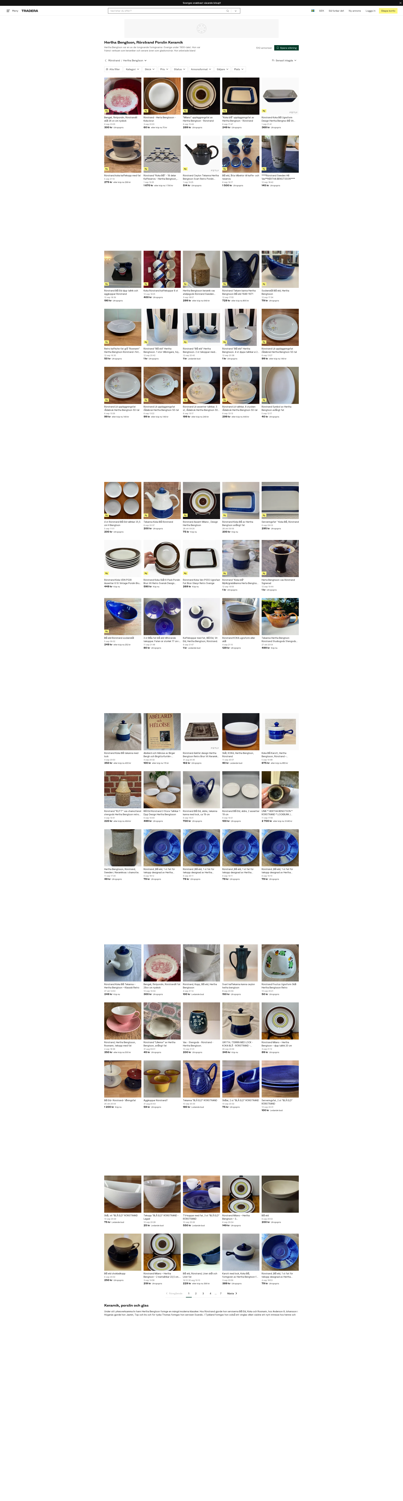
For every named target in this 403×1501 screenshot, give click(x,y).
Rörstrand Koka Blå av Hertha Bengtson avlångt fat (237, 523)
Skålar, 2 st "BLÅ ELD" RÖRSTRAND (240, 1100)
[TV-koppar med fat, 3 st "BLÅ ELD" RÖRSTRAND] (201, 1194)
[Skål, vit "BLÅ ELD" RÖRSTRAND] (122, 1194)
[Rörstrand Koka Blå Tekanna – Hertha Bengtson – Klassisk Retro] (122, 962)
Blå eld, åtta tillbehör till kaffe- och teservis (240, 177)
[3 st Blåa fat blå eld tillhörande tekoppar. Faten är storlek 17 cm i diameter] (162, 616)
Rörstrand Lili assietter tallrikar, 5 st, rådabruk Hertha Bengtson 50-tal (201, 408)
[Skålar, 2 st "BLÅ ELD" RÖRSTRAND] (240, 1079)
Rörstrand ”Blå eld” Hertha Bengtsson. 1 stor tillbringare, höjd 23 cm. (162, 350)
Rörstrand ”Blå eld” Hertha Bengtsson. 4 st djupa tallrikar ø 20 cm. (240, 350)
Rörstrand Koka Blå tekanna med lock (121, 755)
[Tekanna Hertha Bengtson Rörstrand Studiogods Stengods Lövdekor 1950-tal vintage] (280, 616)
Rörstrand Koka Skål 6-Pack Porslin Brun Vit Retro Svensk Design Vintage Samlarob (162, 582)
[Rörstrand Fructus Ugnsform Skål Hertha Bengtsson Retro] (280, 962)
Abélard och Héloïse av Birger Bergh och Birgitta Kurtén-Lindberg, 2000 (159, 755)
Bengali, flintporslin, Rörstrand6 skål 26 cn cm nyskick (120, 119)
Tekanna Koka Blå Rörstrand (158, 521)
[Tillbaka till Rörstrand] (105, 60)
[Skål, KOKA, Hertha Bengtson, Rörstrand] (240, 731)
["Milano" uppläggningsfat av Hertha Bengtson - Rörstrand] (201, 96)
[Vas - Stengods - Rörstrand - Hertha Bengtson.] (201, 1021)
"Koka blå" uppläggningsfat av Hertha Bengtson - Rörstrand (238, 119)
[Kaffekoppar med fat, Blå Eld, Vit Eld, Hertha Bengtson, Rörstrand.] (201, 616)
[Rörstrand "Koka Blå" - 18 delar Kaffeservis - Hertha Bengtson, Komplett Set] (162, 154)
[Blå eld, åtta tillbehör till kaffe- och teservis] (240, 154)
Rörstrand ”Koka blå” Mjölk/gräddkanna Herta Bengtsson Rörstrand (240, 582)
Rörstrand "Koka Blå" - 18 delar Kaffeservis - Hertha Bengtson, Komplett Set (160, 177)
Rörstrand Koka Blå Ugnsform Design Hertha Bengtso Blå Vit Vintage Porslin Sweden (278, 119)
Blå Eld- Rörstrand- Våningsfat (120, 1100)
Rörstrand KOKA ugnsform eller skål (238, 640)
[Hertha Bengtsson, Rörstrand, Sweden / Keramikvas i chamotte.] (122, 847)
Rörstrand (114, 60)
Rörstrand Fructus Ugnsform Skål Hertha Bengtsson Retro (279, 986)
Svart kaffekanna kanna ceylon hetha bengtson (238, 986)
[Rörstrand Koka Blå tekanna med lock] (122, 731)
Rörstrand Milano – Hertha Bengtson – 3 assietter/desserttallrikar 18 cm (238, 1217)
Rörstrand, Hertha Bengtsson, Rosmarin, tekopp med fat (120, 1044)
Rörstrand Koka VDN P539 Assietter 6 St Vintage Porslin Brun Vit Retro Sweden (122, 582)
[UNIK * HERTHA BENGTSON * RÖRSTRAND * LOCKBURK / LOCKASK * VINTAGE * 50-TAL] (280, 789)
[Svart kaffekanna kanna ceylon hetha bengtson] (240, 962)
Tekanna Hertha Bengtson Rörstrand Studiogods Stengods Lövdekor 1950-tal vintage (279, 640)
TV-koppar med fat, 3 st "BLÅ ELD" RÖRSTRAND (201, 1217)
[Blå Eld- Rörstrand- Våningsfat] (122, 1079)
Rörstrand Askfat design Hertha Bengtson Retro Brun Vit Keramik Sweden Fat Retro (200, 755)
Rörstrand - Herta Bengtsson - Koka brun (160, 119)
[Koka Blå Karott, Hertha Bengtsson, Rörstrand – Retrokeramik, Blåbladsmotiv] (280, 731)
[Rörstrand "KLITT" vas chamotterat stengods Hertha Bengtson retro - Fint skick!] (122, 789)
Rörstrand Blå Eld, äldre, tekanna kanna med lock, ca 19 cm (200, 813)
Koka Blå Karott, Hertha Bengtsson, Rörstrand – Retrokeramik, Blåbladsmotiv (276, 755)
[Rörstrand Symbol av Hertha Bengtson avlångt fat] (280, 385)
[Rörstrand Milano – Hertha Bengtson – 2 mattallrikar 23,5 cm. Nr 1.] (162, 1252)
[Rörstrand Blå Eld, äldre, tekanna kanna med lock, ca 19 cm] (201, 789)
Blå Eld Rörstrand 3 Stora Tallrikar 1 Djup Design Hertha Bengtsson (162, 813)
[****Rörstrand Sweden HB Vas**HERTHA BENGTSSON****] (280, 154)
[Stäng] (400, 3)
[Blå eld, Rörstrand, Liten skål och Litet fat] (201, 1252)
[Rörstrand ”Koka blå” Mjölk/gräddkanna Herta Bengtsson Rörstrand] (240, 558)
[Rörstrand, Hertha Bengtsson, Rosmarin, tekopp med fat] (122, 1021)
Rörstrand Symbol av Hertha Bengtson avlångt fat (276, 408)
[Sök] (227, 10)
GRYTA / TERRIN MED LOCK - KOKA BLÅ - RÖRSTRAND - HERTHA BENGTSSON (237, 1044)
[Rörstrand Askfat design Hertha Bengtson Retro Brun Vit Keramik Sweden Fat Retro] (201, 731)
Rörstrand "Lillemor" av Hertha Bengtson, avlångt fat (159, 1044)
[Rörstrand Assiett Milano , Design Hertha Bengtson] (201, 500)
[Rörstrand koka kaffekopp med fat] (122, 154)
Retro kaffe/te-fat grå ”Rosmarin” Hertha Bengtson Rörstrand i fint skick (122, 350)
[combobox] (169, 10)
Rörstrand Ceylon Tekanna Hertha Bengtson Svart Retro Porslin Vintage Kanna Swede (201, 177)
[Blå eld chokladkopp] (122, 1252)
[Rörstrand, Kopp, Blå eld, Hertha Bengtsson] (201, 962)
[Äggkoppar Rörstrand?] (162, 1079)
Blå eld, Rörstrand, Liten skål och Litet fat (200, 1275)
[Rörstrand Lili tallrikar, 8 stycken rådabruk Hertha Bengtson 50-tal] (240, 385)
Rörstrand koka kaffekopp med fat (122, 175)
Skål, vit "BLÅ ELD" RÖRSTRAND (121, 1215)
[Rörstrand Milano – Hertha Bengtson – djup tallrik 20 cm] (280, 1021)
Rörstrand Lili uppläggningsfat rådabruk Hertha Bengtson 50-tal (279, 350)
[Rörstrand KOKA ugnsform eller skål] (240, 616)
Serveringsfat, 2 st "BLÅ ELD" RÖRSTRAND (277, 1102)
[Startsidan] (30, 11)
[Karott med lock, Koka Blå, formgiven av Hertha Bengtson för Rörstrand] (240, 1252)
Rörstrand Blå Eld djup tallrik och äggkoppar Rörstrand (121, 292)
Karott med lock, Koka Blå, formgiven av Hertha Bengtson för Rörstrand (240, 1275)
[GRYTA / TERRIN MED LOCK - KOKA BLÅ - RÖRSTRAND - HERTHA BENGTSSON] (240, 1021)
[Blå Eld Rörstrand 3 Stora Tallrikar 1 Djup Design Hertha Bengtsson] (162, 789)
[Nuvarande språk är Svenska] (313, 11)
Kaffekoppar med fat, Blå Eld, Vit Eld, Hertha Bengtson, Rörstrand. (200, 640)
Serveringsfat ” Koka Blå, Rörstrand (280, 521)
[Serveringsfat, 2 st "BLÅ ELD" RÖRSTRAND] (280, 1079)
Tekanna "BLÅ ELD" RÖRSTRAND (200, 1100)
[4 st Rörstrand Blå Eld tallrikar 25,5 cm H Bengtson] (122, 500)
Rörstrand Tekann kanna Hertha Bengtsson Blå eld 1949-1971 (239, 292)
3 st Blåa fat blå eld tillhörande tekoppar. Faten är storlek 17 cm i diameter (161, 640)
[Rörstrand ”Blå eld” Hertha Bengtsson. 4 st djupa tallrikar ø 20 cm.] (240, 327)
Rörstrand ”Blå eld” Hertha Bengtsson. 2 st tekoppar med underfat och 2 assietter (199, 350)
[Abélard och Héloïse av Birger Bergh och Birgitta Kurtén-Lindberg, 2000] (162, 731)
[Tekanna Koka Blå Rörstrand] (162, 500)
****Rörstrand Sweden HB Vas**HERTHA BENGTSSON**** (278, 177)
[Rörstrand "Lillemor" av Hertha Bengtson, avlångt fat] (162, 1021)
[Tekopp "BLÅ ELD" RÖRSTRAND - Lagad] (162, 1194)
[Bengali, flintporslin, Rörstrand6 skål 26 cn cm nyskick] (122, 96)
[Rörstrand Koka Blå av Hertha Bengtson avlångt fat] (240, 500)
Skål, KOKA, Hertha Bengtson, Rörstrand (238, 755)
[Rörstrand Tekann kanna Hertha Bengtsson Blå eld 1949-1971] (240, 269)
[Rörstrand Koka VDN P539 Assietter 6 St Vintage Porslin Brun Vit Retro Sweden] (122, 558)
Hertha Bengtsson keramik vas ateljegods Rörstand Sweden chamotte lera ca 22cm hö (199, 292)
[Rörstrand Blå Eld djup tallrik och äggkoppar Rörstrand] (122, 269)
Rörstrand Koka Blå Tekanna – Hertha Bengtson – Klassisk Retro (121, 986)
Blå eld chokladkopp (114, 1273)
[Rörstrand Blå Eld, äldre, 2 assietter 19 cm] (240, 789)
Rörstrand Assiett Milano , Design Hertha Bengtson (200, 523)
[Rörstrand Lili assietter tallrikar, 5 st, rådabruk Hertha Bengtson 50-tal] (201, 385)
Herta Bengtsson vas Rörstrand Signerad (278, 581)
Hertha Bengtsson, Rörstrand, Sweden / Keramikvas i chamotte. (121, 871)
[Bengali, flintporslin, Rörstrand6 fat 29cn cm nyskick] (162, 962)
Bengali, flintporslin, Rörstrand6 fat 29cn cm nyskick (162, 986)
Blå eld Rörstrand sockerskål (119, 638)
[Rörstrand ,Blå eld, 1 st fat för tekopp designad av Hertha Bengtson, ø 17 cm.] (162, 847)
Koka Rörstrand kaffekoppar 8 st (161, 290)
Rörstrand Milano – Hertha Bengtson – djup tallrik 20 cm (277, 1044)
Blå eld (265, 1215)
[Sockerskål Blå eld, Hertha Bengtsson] (280, 269)
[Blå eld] (280, 1194)
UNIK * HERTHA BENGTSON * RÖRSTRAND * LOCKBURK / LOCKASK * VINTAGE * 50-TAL (277, 813)
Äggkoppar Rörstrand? (156, 1100)
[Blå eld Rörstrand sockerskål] (122, 616)
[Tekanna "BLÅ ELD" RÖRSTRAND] (201, 1079)
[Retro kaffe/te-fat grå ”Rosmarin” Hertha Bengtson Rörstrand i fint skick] (122, 327)
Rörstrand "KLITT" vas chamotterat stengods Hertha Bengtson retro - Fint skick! (122, 813)
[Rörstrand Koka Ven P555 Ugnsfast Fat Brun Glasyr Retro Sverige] (201, 558)
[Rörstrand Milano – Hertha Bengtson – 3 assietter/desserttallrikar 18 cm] (240, 1194)
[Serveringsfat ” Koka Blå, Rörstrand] (280, 500)
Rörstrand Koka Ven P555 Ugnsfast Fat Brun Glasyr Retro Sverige (201, 581)
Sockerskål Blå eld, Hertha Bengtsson (275, 292)
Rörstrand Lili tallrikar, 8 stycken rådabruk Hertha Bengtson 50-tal (239, 408)
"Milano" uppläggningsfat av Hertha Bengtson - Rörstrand (198, 119)
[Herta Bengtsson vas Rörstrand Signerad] (280, 558)
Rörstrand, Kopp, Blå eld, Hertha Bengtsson (200, 986)
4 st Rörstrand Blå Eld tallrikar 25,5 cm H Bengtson (122, 523)
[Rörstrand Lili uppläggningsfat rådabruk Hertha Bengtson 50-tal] (280, 327)
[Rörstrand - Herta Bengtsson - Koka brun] (162, 96)
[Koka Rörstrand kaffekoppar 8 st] (162, 269)
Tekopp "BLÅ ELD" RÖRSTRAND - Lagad (161, 1217)
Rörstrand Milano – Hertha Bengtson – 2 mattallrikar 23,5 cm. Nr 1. (161, 1275)
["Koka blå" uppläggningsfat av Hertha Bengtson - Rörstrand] (240, 96)
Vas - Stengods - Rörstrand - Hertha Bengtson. (198, 1044)
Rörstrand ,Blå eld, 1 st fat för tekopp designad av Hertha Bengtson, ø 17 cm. (159, 871)
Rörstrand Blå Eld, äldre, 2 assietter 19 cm (240, 813)
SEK (321, 10)
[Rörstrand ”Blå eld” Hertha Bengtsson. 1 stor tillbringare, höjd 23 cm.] (162, 327)
